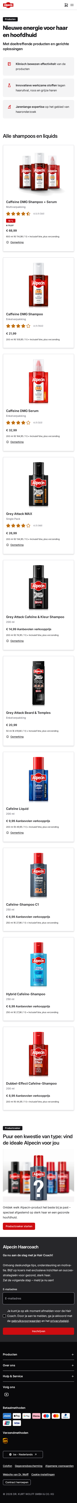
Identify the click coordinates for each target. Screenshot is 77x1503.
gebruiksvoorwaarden (26, 1321)
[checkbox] (4, 1315)
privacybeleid (59, 1321)
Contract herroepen (16, 1482)
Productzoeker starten (19, 1226)
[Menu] (72, 5)
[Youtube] (6, 1394)
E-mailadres (10, 1289)
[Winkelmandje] (66, 5)
